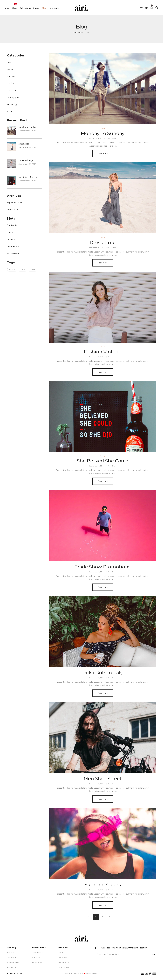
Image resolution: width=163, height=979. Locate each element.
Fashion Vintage (102, 351)
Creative (22, 269)
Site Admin (12, 225)
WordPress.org (13, 253)
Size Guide (36, 957)
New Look (11, 90)
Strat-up (32, 269)
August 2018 (12, 209)
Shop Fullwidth (63, 962)
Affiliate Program (13, 962)
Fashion (10, 69)
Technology (12, 104)
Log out (10, 232)
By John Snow (110, 138)
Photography (13, 97)
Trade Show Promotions (103, 567)
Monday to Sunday (102, 133)
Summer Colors (103, 884)
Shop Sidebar (62, 957)
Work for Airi (11, 967)
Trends (102, 128)
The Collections (37, 953)
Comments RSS (14, 246)
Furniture (11, 76)
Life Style (11, 83)
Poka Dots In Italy (103, 672)
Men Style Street (103, 778)
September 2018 (14, 202)
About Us (10, 953)
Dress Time (103, 242)
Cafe (9, 62)
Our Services (11, 957)
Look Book (61, 953)
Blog (102, 88)
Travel (9, 111)
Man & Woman (63, 967)
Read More (103, 154)
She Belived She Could (102, 461)
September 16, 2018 (96, 138)
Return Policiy (37, 962)
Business (12, 269)
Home (75, 33)
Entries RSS (12, 239)
